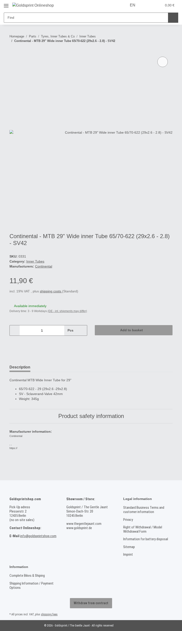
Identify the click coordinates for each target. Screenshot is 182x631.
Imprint (128, 554)
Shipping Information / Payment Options (31, 585)
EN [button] (132, 5)
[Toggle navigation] (6, 4)
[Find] (173, 18)
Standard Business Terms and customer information (143, 509)
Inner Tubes (35, 261)
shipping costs (51, 291)
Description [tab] (19, 367)
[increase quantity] (82, 330)
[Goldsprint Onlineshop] (33, 5)
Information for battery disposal (145, 539)
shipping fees (49, 614)
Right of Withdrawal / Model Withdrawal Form (142, 529)
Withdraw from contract (91, 603)
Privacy (128, 520)
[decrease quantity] (15, 330)
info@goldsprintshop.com (38, 536)
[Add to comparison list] (162, 62)
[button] (148, 5)
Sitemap (129, 547)
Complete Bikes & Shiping (27, 575)
